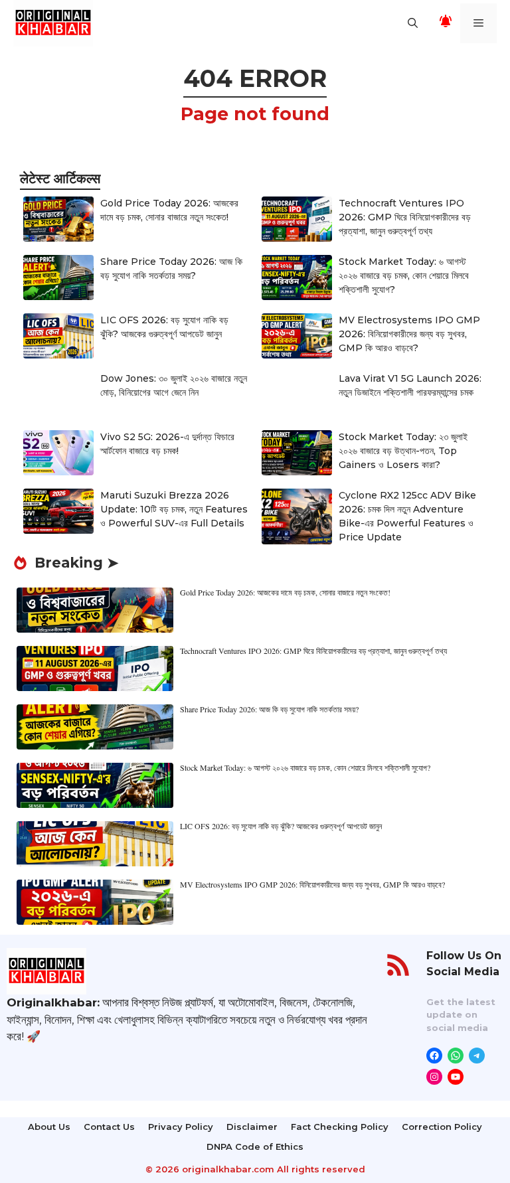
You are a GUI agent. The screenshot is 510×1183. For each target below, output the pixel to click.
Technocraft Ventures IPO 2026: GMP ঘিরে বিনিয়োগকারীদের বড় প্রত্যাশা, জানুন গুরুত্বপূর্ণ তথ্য (405, 217)
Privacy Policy (180, 1126)
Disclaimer (252, 1126)
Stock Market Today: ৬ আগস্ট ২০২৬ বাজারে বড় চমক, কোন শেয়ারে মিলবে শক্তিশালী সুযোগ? (404, 275)
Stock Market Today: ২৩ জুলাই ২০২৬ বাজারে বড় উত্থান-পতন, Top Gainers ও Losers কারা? (403, 451)
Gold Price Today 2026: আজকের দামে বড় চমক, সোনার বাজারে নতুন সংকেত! (285, 592)
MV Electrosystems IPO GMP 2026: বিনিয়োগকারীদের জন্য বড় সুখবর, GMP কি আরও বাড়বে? (409, 334)
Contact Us (109, 1126)
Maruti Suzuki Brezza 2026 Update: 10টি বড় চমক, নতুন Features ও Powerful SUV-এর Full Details (174, 509)
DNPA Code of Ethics (255, 1146)
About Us (49, 1126)
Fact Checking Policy (339, 1126)
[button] (412, 23)
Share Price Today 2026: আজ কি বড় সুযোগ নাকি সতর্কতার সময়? (269, 709)
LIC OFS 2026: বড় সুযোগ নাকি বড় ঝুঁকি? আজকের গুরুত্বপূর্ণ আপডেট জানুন (281, 826)
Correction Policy (442, 1126)
